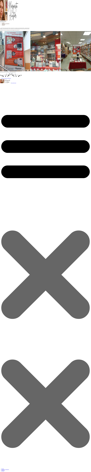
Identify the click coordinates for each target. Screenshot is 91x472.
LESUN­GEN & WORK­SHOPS (5, 23)
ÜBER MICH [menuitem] (3, 470)
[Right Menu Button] (45, 467)
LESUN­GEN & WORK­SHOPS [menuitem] (5, 469)
